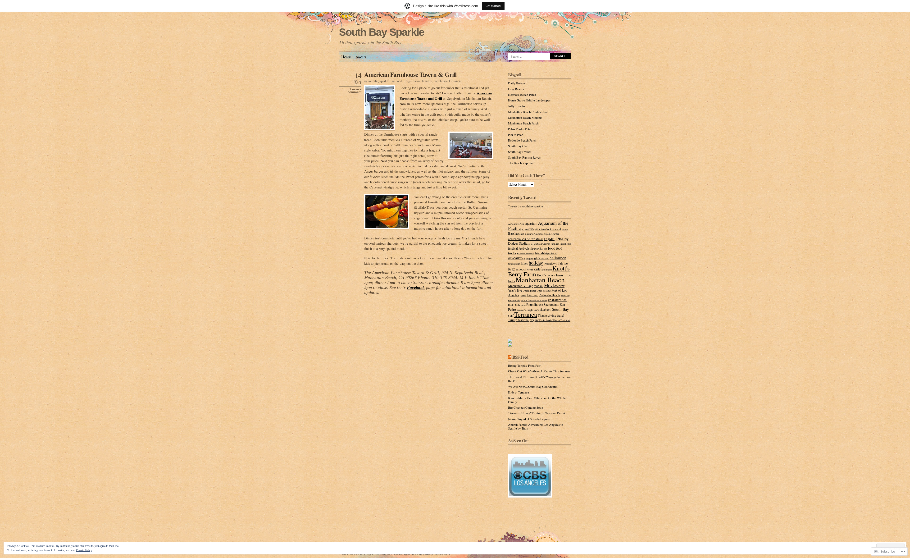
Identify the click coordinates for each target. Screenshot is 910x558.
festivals (524, 248)
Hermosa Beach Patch (522, 94)
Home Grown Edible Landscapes (529, 100)
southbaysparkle (378, 81)
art (523, 229)
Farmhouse (441, 81)
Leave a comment (354, 90)
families (427, 81)
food (551, 248)
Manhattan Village (520, 286)
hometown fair (553, 263)
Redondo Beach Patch (522, 140)
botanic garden (551, 233)
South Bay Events (519, 152)
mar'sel (538, 286)
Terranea (525, 314)
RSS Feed (520, 357)
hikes (524, 263)
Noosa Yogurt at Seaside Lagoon (529, 419)
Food (399, 81)
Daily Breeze (516, 83)
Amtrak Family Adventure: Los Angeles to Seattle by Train (535, 426)
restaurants (557, 299)
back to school (553, 229)
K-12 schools (517, 269)
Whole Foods (545, 320)
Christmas (536, 239)
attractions (540, 229)
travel (560, 315)
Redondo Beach (549, 295)
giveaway (515, 258)
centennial (515, 239)
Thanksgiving (547, 315)
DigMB (549, 239)
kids (537, 269)
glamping (528, 258)
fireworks (536, 248)
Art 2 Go (529, 229)
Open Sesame (544, 290)
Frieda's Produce (525, 253)
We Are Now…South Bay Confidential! (533, 386)
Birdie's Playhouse (534, 233)
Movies (551, 285)
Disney (562, 238)
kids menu (455, 81)
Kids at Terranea (518, 392)
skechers (545, 309)
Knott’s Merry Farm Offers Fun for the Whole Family (537, 400)
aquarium (531, 223)
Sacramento (551, 304)
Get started (493, 6)
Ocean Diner (529, 290)
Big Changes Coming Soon (525, 407)
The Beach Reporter (521, 163)
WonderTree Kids (561, 320)
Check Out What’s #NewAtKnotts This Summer (539, 371)
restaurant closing (538, 300)
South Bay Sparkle (381, 32)
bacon (417, 81)
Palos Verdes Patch (520, 129)
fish (545, 248)
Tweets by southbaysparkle (525, 206)
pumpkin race (529, 295)
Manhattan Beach (540, 279)
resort (525, 300)
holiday (536, 262)
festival (513, 248)
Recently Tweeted (522, 197)
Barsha (513, 233)
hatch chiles (514, 263)
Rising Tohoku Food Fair (524, 365)
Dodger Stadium (519, 243)
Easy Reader (516, 89)
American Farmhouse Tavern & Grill (410, 74)
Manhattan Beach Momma (525, 117)
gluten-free (541, 258)
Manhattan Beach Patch (523, 123)
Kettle (530, 269)
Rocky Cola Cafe (517, 304)
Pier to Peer (515, 135)
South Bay (560, 309)
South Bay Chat (518, 146)
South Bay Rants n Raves (524, 157)
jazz (566, 263)
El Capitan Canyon (540, 243)
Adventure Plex (516, 223)
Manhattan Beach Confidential (528, 112)
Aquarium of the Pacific (538, 225)
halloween (558, 258)
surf (511, 315)
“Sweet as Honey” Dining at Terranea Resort (536, 413)
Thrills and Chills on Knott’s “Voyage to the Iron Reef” (539, 379)
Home (346, 56)
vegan (534, 320)
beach (521, 233)
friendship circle (546, 253)
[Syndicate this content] (509, 357)
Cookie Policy (84, 550)
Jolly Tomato (516, 106)
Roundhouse (534, 304)
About (360, 56)
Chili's (525, 239)
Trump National (518, 320)
